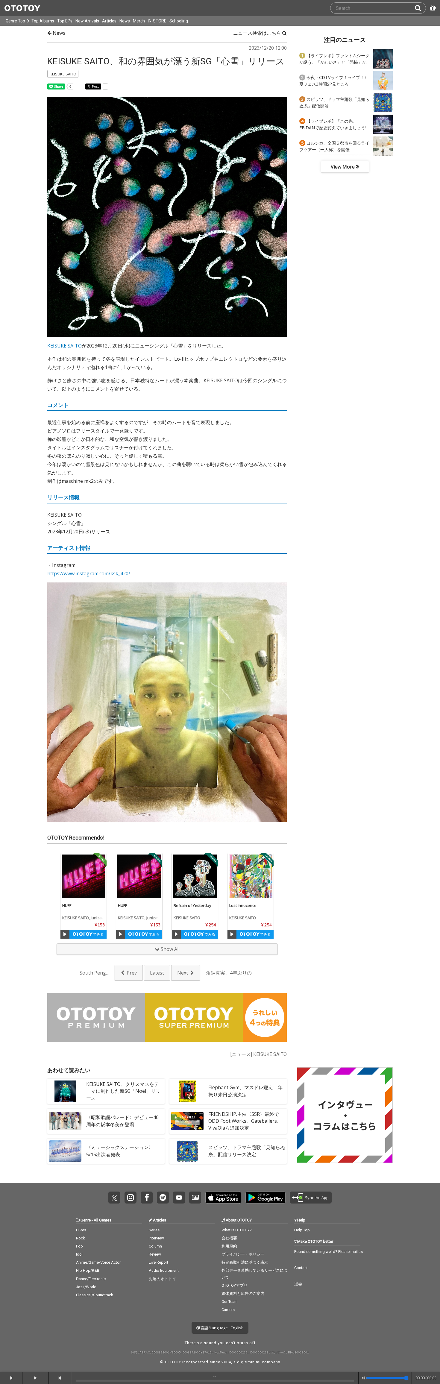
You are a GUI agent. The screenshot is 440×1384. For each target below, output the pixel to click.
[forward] (60, 1378)
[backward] (11, 1378)
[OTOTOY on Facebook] (147, 1198)
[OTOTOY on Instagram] (130, 1198)
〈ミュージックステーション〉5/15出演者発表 (119, 1150)
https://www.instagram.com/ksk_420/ (88, 573)
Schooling (178, 21)
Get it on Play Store (265, 1198)
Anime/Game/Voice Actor (98, 1262)
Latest (157, 972)
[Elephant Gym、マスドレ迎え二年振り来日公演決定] (187, 1091)
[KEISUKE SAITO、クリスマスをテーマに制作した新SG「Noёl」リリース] (65, 1091)
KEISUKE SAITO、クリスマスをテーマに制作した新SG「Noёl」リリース (123, 1091)
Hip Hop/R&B (87, 1270)
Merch (139, 21)
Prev (132, 972)
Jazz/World (86, 1287)
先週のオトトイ (162, 1279)
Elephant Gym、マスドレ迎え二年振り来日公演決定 (245, 1091)
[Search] (420, 8)
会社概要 (229, 1238)
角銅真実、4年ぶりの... (230, 972)
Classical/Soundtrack (94, 1295)
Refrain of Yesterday (192, 905)
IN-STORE (157, 21)
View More (343, 166)
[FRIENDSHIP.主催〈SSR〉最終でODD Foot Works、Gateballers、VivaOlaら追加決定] (187, 1121)
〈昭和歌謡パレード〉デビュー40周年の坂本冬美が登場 (122, 1120)
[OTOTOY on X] (114, 1198)
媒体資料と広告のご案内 (242, 1293)
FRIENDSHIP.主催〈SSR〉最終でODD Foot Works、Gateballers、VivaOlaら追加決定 (245, 1121)
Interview (156, 1238)
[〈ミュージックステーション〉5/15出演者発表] (65, 1151)
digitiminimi (249, 1362)
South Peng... (94, 972)
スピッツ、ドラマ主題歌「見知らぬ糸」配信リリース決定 (246, 1150)
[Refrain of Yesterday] (195, 876)
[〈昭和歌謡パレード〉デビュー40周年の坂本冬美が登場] (65, 1121)
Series (154, 1230)
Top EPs (64, 21)
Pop (79, 1246)
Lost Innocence (243, 905)
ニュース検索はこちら (257, 33)
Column (155, 1246)
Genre (86, 1220)
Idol (79, 1254)
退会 (298, 1284)
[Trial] (64, 934)
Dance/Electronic (91, 1279)
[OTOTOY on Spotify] (163, 1198)
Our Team (229, 1301)
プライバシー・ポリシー (242, 1254)
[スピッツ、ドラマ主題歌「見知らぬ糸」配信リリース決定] (187, 1151)
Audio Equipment (164, 1270)
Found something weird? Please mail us (328, 1251)
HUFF (66, 905)
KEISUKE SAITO (64, 345)
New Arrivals (87, 21)
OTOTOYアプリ (234, 1285)
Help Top (302, 1230)
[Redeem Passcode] (432, 8)
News (124, 21)
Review (155, 1254)
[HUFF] (83, 876)
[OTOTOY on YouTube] (179, 1198)
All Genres (102, 1220)
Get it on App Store (223, 1198)
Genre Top (15, 21)
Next (182, 972)
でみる (98, 934)
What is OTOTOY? (236, 1230)
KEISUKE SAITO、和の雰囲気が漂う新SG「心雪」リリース (166, 61)
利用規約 (229, 1246)
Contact (301, 1267)
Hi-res (81, 1230)
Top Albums (42, 21)
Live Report (158, 1262)
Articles (109, 21)
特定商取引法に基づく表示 (244, 1262)
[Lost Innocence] (250, 876)
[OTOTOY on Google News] (195, 1198)
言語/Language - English (222, 1327)
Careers (228, 1309)
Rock (80, 1238)
